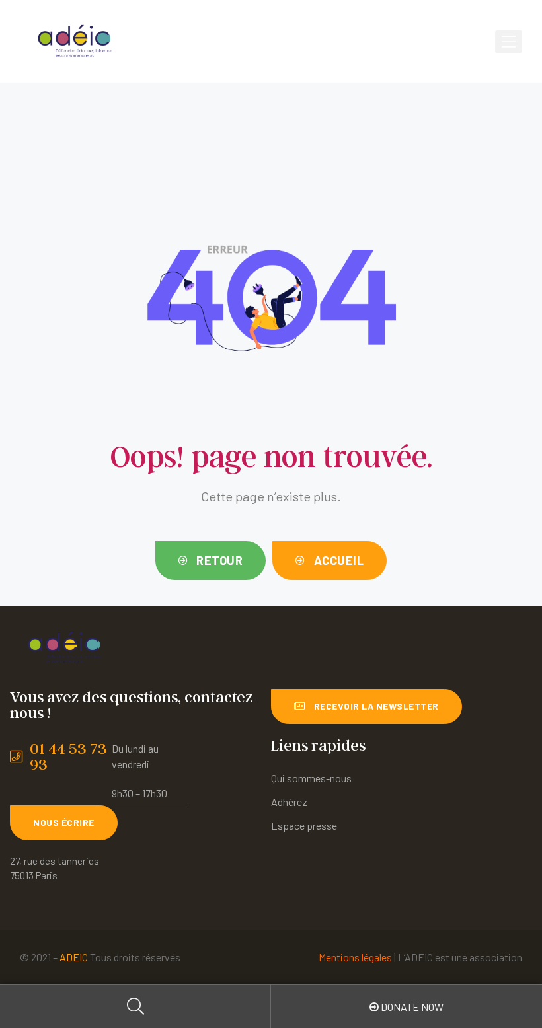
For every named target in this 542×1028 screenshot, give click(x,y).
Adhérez (289, 801)
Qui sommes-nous (311, 778)
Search (135, 1006)
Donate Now (411, 1006)
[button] (210, 560)
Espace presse (304, 825)
